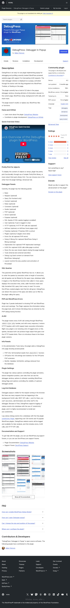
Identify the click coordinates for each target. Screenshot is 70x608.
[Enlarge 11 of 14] (42, 469)
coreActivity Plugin (8, 419)
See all (66, 158)
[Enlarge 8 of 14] (28, 481)
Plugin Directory (6, 8)
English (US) (64, 104)
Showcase (22, 561)
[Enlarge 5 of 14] (13, 498)
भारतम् (7, 594)
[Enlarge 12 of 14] (42, 484)
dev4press (64, 111)
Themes (21, 564)
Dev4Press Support (21, 445)
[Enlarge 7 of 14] (28, 457)
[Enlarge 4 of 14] (13, 490)
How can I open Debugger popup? (13, 518)
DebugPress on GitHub (35, 117)
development (63, 115)
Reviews (15, 61)
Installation (26, 61)
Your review (52, 158)
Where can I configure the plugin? (13, 529)
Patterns (22, 571)
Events (55, 564)
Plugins (21, 568)
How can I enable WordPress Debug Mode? (17, 512)
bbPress (5, 583)
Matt (4, 580)
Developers (39, 568)
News (4, 564)
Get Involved (57, 561)
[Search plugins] (21, 19)
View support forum (54, 175)
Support (65, 61)
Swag (56, 571)
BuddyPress (7, 586)
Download (64, 51)
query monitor (63, 119)
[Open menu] (67, 2)
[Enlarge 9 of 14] (28, 500)
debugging (64, 108)
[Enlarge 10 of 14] (42, 457)
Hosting (4, 568)
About (4, 561)
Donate (56, 568)
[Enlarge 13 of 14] (42, 498)
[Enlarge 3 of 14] (13, 475)
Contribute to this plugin (55, 75)
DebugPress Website (31, 114)
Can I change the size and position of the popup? (18, 523)
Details (6, 61)
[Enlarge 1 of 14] (13, 457)
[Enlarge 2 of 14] (13, 466)
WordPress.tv (41, 571)
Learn (38, 561)
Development (38, 61)
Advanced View (53, 124)
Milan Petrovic (19, 53)
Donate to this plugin (55, 192)
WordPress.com (8, 577)
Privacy (4, 571)
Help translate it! (48, 13)
